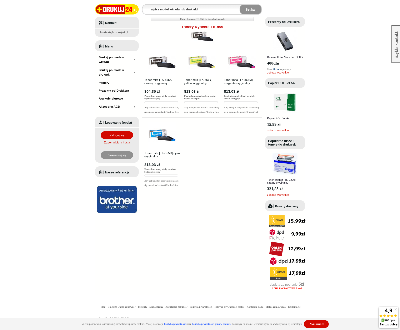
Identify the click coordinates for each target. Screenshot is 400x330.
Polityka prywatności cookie (229, 306)
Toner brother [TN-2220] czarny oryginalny (281, 181)
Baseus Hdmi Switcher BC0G (285, 57)
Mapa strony (156, 306)
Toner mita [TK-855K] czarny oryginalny (158, 81)
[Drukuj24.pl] (117, 9)
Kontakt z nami (255, 306)
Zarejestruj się (117, 155)
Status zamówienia (276, 306)
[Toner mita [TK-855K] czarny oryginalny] (162, 50)
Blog (103, 306)
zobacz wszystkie (278, 72)
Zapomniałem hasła (117, 142)
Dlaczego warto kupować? (122, 306)
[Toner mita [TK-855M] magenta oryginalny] (242, 50)
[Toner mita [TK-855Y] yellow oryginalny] (202, 50)
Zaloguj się (117, 135)
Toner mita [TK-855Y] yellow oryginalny (198, 81)
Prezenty (142, 306)
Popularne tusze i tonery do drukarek (282, 142)
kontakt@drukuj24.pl (114, 32)
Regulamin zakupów (176, 306)
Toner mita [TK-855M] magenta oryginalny (238, 81)
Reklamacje (294, 306)
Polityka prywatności (201, 306)
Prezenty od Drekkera (284, 22)
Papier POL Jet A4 (281, 83)
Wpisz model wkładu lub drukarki (145, 7)
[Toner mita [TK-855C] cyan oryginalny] (162, 123)
